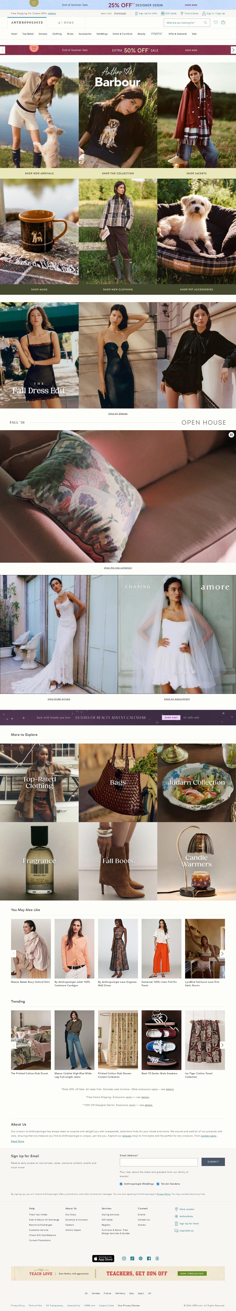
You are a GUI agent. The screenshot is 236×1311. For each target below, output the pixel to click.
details (52, 13)
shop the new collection (118, 567)
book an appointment (177, 699)
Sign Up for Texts (189, 1223)
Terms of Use (35, 1305)
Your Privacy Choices (129, 1305)
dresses (126, 1135)
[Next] (232, 50)
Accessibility (73, 1305)
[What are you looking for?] (206, 23)
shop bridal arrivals (59, 699)
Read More (17, 1141)
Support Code (106, 1305)
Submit (213, 1161)
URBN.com (89, 1305)
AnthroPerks (186, 1216)
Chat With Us (186, 1230)
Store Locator (187, 1209)
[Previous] (3, 50)
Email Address (128, 1155)
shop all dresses (118, 413)
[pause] (231, 435)
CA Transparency (54, 1305)
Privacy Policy (163, 1194)
